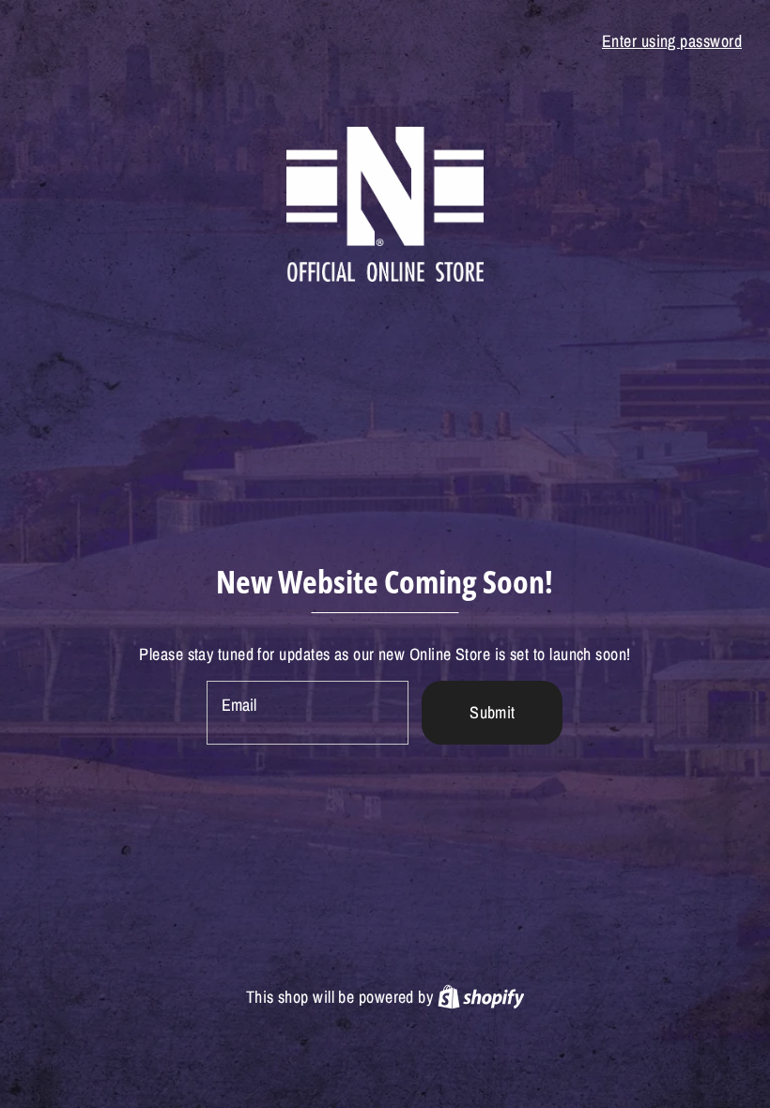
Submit (493, 712)
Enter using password (672, 41)
